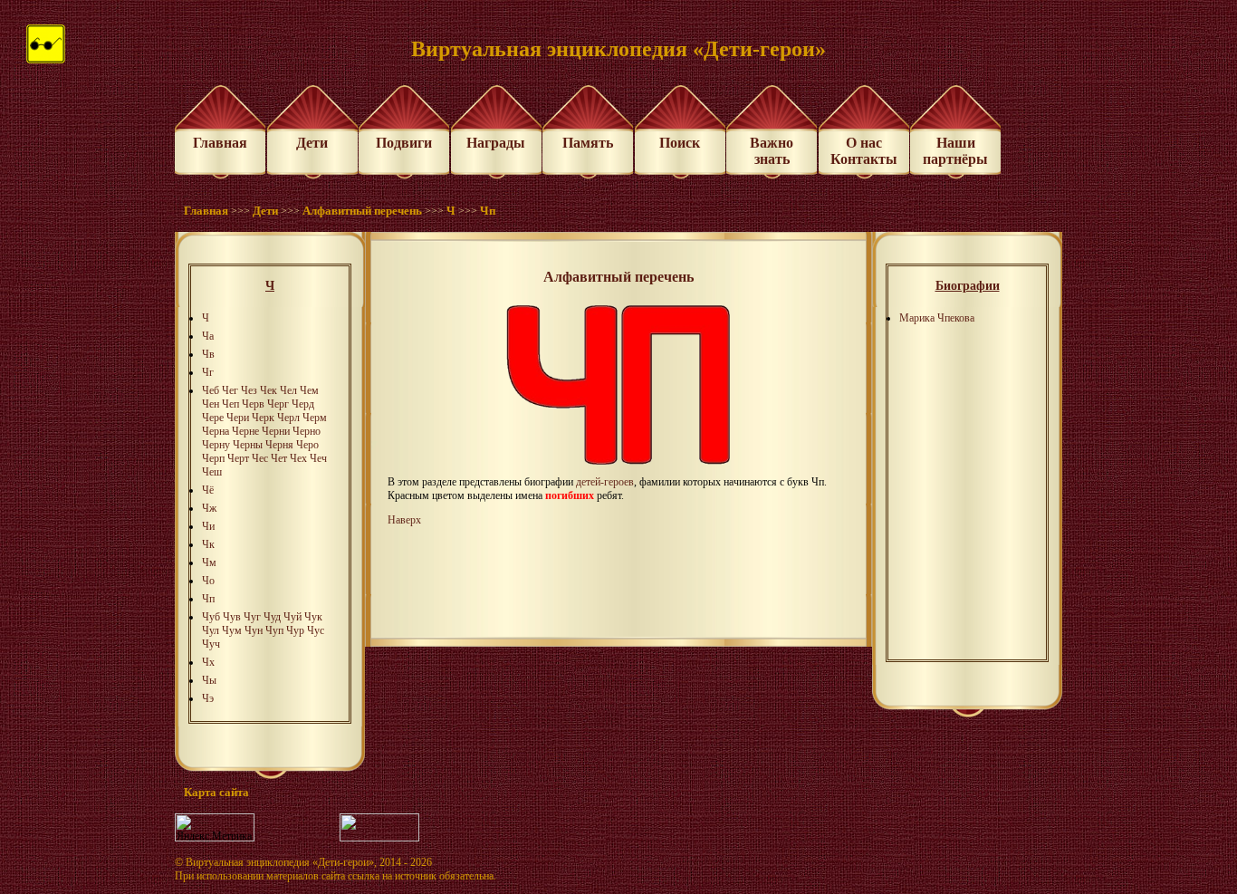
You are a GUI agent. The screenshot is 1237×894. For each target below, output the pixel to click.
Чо (208, 580)
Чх (208, 662)
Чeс (260, 458)
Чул (210, 630)
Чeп (230, 404)
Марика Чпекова (936, 318)
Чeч (318, 458)
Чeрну (216, 444)
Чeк (268, 390)
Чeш (212, 472)
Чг (208, 372)
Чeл (288, 390)
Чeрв (253, 404)
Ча (208, 336)
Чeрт (238, 458)
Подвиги (404, 142)
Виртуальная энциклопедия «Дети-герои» (280, 862)
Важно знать (771, 151)
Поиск (679, 142)
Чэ (208, 698)
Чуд (272, 616)
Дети (312, 142)
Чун (254, 630)
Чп (487, 210)
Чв (208, 354)
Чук (313, 616)
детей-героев (605, 482)
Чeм (309, 390)
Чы (209, 680)
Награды (495, 142)
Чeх (298, 458)
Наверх (404, 520)
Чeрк (263, 417)
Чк (208, 544)
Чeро (307, 444)
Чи (208, 526)
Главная (220, 142)
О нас (864, 142)
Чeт (279, 458)
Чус (315, 630)
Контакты (863, 159)
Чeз (249, 390)
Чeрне (245, 431)
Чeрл (288, 417)
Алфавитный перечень (362, 210)
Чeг (230, 390)
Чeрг (278, 404)
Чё (208, 490)
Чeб (210, 390)
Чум (232, 630)
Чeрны (248, 444)
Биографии (967, 286)
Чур (295, 630)
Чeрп (213, 458)
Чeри (237, 417)
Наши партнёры (955, 151)
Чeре (213, 417)
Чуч (211, 644)
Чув (232, 616)
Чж (209, 508)
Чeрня (279, 444)
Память (587, 142)
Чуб (211, 616)
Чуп (274, 630)
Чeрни (276, 431)
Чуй (292, 616)
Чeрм (314, 417)
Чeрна (215, 431)
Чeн (210, 404)
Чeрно (306, 431)
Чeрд (303, 404)
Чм (209, 562)
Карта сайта (216, 792)
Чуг (252, 616)
